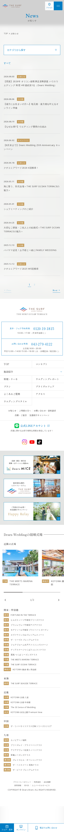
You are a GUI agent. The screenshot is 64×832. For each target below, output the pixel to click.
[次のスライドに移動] (58, 600)
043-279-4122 (41, 343)
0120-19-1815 (43, 328)
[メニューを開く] (58, 6)
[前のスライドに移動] (5, 600)
